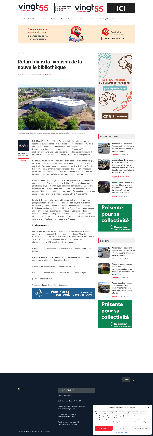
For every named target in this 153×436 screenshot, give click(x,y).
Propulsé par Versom (30, 431)
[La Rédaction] (23, 145)
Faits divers (43, 19)
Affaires (82, 19)
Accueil (22, 19)
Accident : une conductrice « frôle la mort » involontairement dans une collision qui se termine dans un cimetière (123, 269)
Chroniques (72, 19)
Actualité (25, 75)
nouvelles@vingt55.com (66, 416)
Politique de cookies (122, 432)
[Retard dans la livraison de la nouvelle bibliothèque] (56, 104)
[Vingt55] (33, 9)
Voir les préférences (141, 428)
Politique (127, 176)
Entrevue (121, 176)
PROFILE (23, 161)
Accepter (104, 428)
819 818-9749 (78, 401)
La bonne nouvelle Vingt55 (98, 19)
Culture (61, 19)
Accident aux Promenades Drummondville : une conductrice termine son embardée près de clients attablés (122, 288)
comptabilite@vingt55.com (67, 424)
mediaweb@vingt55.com (66, 409)
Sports (53, 19)
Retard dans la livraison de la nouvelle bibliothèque (50, 64)
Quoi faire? (124, 19)
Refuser (122, 428)
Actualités (32, 19)
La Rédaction (49, 75)
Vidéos (114, 19)
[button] (148, 407)
